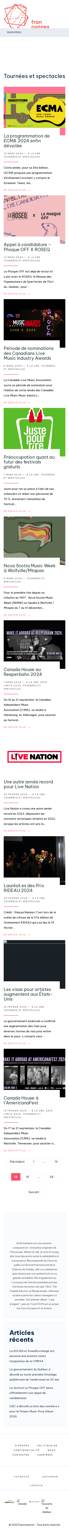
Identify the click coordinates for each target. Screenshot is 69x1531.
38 (51, 1177)
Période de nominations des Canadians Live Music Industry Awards (29, 353)
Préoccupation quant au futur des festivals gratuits (29, 462)
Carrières (45, 1455)
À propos (22, 1445)
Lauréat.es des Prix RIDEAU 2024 (24, 888)
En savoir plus (17, 190)
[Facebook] (48, 42)
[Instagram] (55, 42)
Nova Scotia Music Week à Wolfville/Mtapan (30, 568)
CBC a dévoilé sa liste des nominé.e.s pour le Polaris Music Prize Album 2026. (34, 1411)
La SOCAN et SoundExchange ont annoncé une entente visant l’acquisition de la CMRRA (31, 1356)
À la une (34, 153)
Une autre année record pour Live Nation (28, 784)
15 (27, 1177)
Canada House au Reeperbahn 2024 (23, 672)
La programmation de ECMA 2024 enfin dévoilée (26, 140)
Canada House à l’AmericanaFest (21, 1100)
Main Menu (14, 32)
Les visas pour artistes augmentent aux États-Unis (28, 994)
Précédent (17, 1161)
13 (56, 1161)
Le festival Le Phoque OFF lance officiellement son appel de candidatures (31, 1393)
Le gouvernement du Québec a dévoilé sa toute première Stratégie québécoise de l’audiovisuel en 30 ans (34, 1374)
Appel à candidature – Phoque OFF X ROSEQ (27, 247)
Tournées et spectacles (22, 156)
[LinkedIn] (62, 42)
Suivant (34, 1192)
